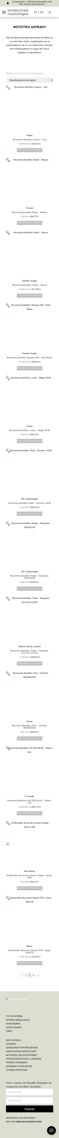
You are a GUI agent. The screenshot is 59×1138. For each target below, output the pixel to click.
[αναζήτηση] (47, 12)
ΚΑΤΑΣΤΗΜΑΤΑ (14, 1027)
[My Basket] (56, 12)
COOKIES (11, 1044)
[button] (9, 88)
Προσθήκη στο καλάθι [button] (29, 150)
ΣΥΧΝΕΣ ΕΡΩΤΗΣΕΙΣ (17, 1070)
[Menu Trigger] (4, 12)
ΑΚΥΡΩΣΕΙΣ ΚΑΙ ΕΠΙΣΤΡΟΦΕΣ (21, 1055)
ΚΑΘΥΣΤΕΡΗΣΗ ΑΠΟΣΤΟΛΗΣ (21, 1051)
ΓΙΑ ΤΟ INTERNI (14, 1016)
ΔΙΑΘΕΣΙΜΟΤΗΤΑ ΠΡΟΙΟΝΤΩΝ (22, 1047)
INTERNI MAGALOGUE (18, 1020)
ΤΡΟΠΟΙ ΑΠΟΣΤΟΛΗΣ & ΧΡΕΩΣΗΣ (24, 1059)
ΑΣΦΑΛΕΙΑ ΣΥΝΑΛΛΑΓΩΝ (19, 1066)
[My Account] (53, 12)
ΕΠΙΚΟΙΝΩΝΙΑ (13, 1023)
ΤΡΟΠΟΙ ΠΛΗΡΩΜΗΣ (17, 1062)
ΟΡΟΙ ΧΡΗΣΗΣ (13, 1040)
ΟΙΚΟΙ (9, 1031)
